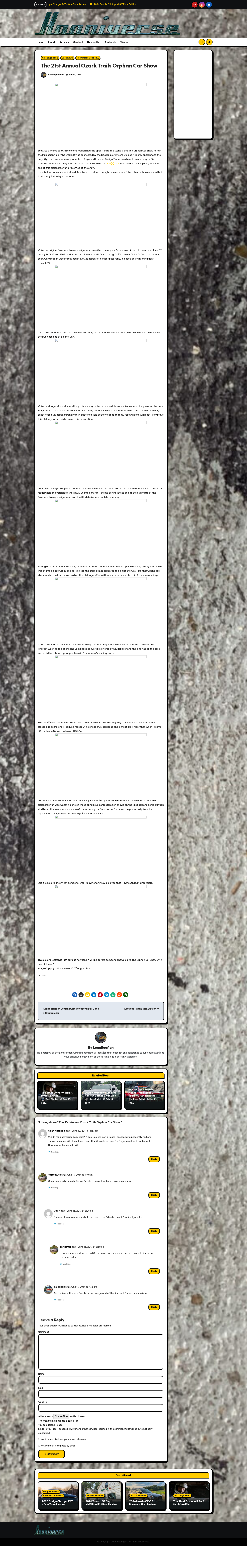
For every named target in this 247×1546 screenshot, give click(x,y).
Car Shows (67, 58)
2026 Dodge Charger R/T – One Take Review (57, 1503)
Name (41, 1374)
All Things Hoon (50, 58)
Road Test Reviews (53, 1495)
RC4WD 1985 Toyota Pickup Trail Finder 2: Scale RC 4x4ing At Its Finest (141, 1094)
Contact (78, 42)
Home (40, 42)
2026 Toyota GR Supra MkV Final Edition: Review (101, 1503)
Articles (64, 42)
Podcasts (110, 42)
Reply (154, 1159)
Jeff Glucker (52, 1099)
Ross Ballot (96, 1099)
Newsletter (94, 42)
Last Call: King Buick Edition (140, 1008)
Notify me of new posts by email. (58, 1445)
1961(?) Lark (113, 163)
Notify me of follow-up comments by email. (64, 1439)
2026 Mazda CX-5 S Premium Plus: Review (142, 1503)
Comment (44, 1332)
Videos (124, 42)
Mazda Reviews (138, 1495)
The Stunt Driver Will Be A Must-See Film (56, 1094)
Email (41, 1388)
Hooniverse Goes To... (88, 58)
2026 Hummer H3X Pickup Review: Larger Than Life (100, 1094)
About (51, 42)
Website (42, 1402)
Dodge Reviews (51, 1491)
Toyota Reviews (95, 1495)
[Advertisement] (194, 95)
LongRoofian (103, 1047)
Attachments (45, 1416)
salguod (59, 1286)
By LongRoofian (56, 74)
